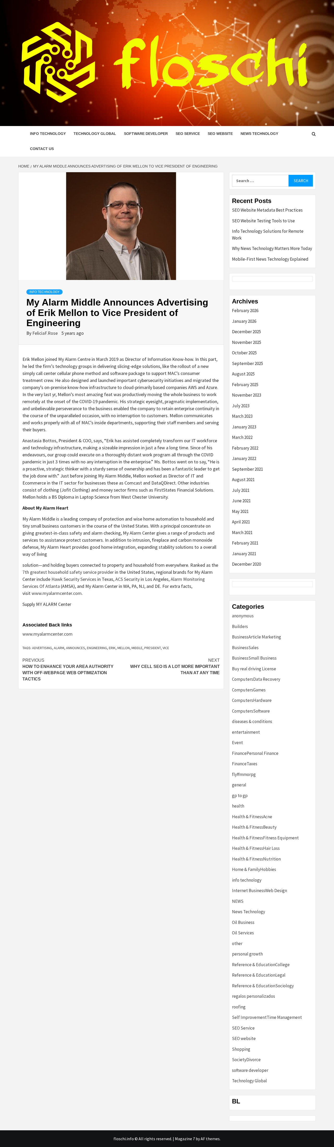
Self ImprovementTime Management (267, 1017)
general (239, 785)
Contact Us (42, 149)
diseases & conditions (252, 721)
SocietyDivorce (246, 1059)
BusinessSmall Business (254, 658)
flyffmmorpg (244, 774)
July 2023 (240, 406)
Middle (137, 648)
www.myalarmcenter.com (57, 593)
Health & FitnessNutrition (256, 859)
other (237, 943)
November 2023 (246, 395)
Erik (112, 648)
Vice (166, 648)
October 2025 (244, 353)
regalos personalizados (253, 996)
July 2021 (240, 490)
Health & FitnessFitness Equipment (265, 838)
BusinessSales (245, 647)
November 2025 (246, 342)
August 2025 (243, 374)
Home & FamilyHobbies (254, 869)
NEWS (237, 901)
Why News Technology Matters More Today (272, 248)
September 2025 (247, 363)
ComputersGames (249, 690)
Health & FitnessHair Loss (256, 848)
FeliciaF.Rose (45, 333)
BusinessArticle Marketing (256, 637)
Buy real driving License (254, 669)
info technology (48, 134)
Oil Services (243, 933)
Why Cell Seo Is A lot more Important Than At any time (175, 666)
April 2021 (241, 522)
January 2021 (244, 554)
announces (75, 648)
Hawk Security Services (73, 579)
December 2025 (246, 331)
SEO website (220, 134)
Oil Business (243, 922)
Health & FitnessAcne (252, 817)
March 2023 (242, 416)
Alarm (59, 648)
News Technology (259, 134)
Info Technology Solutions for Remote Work (267, 234)
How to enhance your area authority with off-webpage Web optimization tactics (68, 669)
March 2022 (242, 437)
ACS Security (127, 579)
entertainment (246, 732)
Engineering (97, 648)
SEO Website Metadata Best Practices (267, 210)
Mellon (123, 648)
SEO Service (188, 134)
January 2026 (244, 321)
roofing (239, 1007)
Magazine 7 (185, 1138)
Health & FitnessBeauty (254, 827)
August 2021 (243, 479)
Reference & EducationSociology (263, 986)
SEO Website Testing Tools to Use (263, 221)
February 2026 (245, 310)
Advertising (42, 648)
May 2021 (240, 511)
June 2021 (241, 501)
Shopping (241, 1049)
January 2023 (244, 427)
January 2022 (244, 458)
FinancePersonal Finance (255, 753)
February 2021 (245, 543)
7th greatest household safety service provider (68, 572)
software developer (146, 134)
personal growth (247, 954)
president (152, 648)
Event (237, 742)
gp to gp (240, 795)
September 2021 (247, 469)
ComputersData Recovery (256, 679)
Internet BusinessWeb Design (259, 890)
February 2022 (245, 448)
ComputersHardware (252, 700)
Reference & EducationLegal (258, 975)
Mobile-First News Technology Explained (270, 259)
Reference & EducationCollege (261, 964)
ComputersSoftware (251, 711)
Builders (240, 626)
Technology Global (95, 134)
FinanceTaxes (244, 764)
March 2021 (242, 532)
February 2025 (245, 384)
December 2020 (246, 564)
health (238, 806)
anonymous (243, 616)
